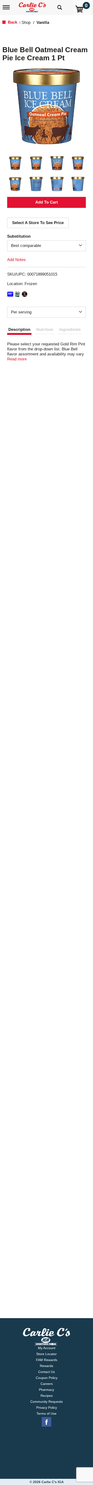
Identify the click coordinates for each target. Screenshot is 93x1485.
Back (12, 22)
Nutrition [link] (44, 329)
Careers (47, 1384)
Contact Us (46, 1372)
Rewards (46, 1366)
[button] (15, 163)
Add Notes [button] (16, 259)
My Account (46, 1348)
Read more (17, 359)
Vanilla (42, 22)
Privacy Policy (46, 1407)
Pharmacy (46, 1390)
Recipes (47, 1396)
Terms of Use (46, 1413)
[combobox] (46, 246)
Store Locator (46, 1354)
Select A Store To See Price (38, 222)
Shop (26, 22)
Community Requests (46, 1401)
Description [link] (19, 329)
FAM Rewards (46, 1360)
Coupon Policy (46, 1378)
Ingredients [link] (70, 329)
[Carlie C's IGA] (32, 6)
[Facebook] (46, 1422)
